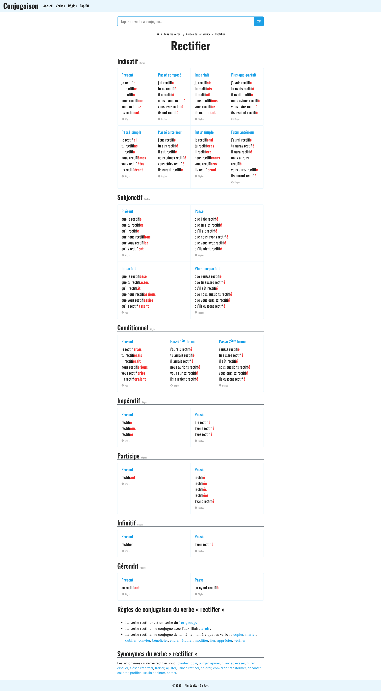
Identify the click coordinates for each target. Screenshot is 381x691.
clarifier (183, 663)
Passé (199, 211)
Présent (127, 75)
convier (144, 640)
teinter (160, 673)
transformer (237, 668)
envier (175, 640)
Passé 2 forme (232, 341)
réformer (146, 668)
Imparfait (202, 75)
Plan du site (191, 685)
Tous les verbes (173, 34)
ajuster (171, 668)
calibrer (122, 673)
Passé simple (131, 132)
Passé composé (169, 75)
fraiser (159, 668)
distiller (122, 668)
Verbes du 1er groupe (198, 34)
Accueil (48, 5)
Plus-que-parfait (243, 75)
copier (238, 634)
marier (250, 634)
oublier (131, 640)
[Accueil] (157, 33)
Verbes (60, 5)
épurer (215, 663)
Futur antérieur (242, 132)
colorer (206, 668)
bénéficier (160, 640)
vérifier (239, 640)
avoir (205, 628)
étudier (187, 640)
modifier (201, 640)
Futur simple (204, 132)
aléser (134, 668)
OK (259, 21)
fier (212, 640)
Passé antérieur (170, 132)
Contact (204, 685)
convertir (220, 668)
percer (171, 673)
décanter (254, 668)
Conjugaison (20, 6)
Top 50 (84, 5)
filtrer (251, 663)
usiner (182, 668)
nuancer (227, 663)
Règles (72, 5)
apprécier (224, 640)
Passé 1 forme (182, 341)
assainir (148, 673)
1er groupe (188, 622)
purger (204, 663)
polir (193, 663)
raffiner (193, 668)
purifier (135, 673)
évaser (240, 663)
